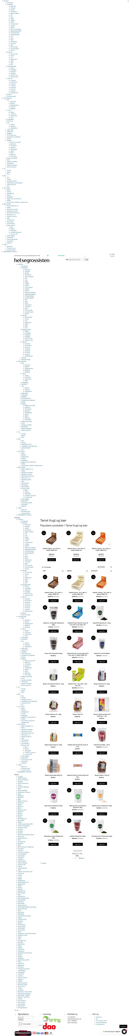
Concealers (28, 675)
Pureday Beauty (22, 1007)
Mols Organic (21, 893)
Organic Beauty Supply (24, 916)
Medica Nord (21, 884)
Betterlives (21, 796)
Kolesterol (28, 590)
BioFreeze (21, 803)
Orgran (20, 917)
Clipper (20, 822)
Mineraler (24, 570)
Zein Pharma (21, 1002)
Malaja (20, 879)
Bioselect (20, 811)
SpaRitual (20, 958)
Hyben (27, 540)
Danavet (20, 833)
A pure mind (21, 986)
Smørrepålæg (25, 756)
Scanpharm (21, 951)
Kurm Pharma (22, 1000)
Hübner (20, 866)
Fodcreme (28, 632)
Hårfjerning (25, 650)
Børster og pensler (30, 660)
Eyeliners (27, 662)
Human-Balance (22, 868)
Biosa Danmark (22, 810)
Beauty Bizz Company (24, 792)
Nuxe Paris (21, 912)
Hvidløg (27, 539)
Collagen (27, 526)
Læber (27, 669)
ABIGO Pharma (22, 778)
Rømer (20, 946)
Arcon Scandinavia (23, 783)
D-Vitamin (27, 606)
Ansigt (26, 630)
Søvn (26, 556)
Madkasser (25, 715)
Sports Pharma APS (23, 960)
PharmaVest (21, 928)
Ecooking (20, 843)
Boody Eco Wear (22, 984)
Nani (19, 894)
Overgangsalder (29, 553)
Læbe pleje (25, 648)
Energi (27, 528)
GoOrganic (21, 857)
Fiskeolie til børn (26, 703)
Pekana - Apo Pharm (24, 997)
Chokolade (28, 751)
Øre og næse (28, 565)
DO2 (19, 840)
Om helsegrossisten (101, 1020)
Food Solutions (22, 854)
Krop (26, 636)
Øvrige (23, 657)
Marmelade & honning (28, 733)
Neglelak (24, 652)
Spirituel (24, 613)
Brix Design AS (22, 819)
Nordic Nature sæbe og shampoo (27, 907)
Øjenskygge (28, 668)
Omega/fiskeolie (29, 551)
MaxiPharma (21, 880)
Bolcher (27, 749)
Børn (23, 692)
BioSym (20, 813)
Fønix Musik (21, 856)
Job (97, 1019)
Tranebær (27, 562)
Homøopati (25, 521)
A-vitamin (27, 599)
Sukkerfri (24, 763)
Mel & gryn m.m (26, 735)
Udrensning (28, 560)
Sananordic (21, 949)
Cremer (24, 629)
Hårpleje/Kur (28, 646)
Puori (19, 939)
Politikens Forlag (22, 935)
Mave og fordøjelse (30, 547)
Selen (26, 579)
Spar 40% (24, 766)
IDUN (19, 870)
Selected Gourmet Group (25, 953)
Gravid (27, 569)
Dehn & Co (21, 836)
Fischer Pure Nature (23, 852)
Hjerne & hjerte (29, 532)
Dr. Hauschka (21, 841)
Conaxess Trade (22, 827)
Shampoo (27, 620)
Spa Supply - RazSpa (24, 995)
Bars (26, 747)
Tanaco (20, 988)
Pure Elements (22, 940)
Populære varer (26, 768)
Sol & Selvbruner (26, 653)
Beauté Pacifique (22, 790)
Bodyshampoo (29, 623)
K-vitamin (27, 609)
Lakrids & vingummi (30, 752)
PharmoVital (21, 930)
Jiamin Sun (21, 873)
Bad (23, 618)
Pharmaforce (21, 924)
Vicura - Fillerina (22, 977)
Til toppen (44, 863)
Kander (24, 713)
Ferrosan (20, 850)
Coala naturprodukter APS (25, 824)
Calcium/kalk (28, 572)
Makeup (24, 659)
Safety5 (20, 947)
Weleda (20, 981)
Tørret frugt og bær (27, 759)
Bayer (19, 794)
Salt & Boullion (25, 743)
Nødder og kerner (26, 736)
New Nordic (21, 903)
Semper (20, 954)
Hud (26, 535)
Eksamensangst (26, 615)
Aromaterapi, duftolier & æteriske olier (28, 721)
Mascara (27, 666)
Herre (23, 678)
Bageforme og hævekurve (29, 717)
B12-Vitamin (28, 600)
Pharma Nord (21, 926)
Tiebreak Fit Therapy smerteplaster (24, 969)
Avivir (19, 788)
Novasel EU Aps (22, 909)
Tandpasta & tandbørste (28, 655)
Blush (26, 671)
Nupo (19, 910)
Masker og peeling (27, 676)
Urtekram (20, 976)
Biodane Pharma (22, 801)
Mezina (20, 887)
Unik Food (21, 974)
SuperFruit (21, 963)
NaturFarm (21, 902)
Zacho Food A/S (22, 983)
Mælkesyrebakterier (30, 549)
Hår (26, 533)
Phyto (19, 932)
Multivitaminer (29, 611)
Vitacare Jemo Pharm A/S (25, 871)
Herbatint (20, 859)
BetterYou (20, 797)
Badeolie (27, 625)
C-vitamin (27, 604)
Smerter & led (29, 595)
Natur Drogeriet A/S (23, 898)
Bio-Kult (20, 815)
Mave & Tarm (28, 593)
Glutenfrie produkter (27, 729)
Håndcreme (28, 634)
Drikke (23, 728)
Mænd (23, 690)
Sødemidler (25, 758)
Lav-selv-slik (28, 754)
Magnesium (28, 577)
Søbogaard (21, 965)
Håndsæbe (25, 682)
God (56, 255)
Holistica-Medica (22, 863)
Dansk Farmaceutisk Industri (26, 834)
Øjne (26, 563)
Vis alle (16, 1010)
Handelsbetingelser (101, 1022)
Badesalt (27, 627)
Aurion (20, 785)
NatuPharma (21, 896)
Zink (26, 583)
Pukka (19, 937)
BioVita (20, 817)
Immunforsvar (29, 542)
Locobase (20, 990)
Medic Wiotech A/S (23, 882)
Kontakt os (99, 1017)
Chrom (27, 574)
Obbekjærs (21, 914)
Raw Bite (20, 942)
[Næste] (81, 858)
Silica (26, 581)
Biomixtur (20, 806)
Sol (22, 705)
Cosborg (20, 829)
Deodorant (24, 639)
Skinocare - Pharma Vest (25, 992)
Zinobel (20, 999)
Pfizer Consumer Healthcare (26, 847)
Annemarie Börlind (23, 780)
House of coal (22, 864)
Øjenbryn (27, 673)
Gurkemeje (28, 530)
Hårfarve (27, 645)
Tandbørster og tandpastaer (29, 701)
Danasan (20, 831)
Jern (26, 576)
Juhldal (20, 875)
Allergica (20, 781)
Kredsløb (27, 592)
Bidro (19, 799)
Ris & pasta (25, 742)
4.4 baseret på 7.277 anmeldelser (74, 255)
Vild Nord (20, 979)
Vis (73, 853)
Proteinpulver (25, 740)
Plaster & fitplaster (27, 683)
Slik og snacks (25, 745)
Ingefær (27, 544)
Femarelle (21, 849)
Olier (23, 738)
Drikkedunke (25, 712)
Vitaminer (24, 597)
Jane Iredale (21, 1004)
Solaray (20, 956)
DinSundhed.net (22, 838)
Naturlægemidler (26, 585)
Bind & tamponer (26, 685)
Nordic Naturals (22, 905)
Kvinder (24, 689)
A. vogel (20, 776)
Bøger (23, 708)
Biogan (20, 804)
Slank (26, 558)
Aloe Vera (27, 525)
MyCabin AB (21, 891)
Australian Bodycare (23, 787)
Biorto (19, 808)
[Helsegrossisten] (31, 261)
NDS (19, 845)
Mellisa (20, 886)
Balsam (27, 622)
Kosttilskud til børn (27, 699)
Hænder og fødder (27, 680)
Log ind (112, 256)
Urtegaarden (21, 972)
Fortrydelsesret (100, 1024)
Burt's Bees (21, 820)
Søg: (67, 259)
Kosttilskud (24, 523)
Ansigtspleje (25, 638)
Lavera (20, 877)
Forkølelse (28, 588)
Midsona (20, 889)
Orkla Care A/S (22, 919)
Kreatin (27, 546)
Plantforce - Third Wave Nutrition (27, 933)
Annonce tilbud (26, 770)
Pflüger (20, 923)
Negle (26, 537)
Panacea (20, 921)
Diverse (24, 710)
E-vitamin (27, 607)
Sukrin (20, 962)
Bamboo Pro (21, 1006)
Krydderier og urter (27, 731)
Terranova (21, 967)
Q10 (26, 555)
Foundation (28, 664)
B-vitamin (27, 602)
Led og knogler (29, 567)
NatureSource (22, 900)
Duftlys (23, 719)
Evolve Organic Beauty (24, 993)
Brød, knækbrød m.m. (28, 726)
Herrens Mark (22, 861)
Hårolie (27, 643)
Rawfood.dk (21, 944)
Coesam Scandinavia (24, 826)
